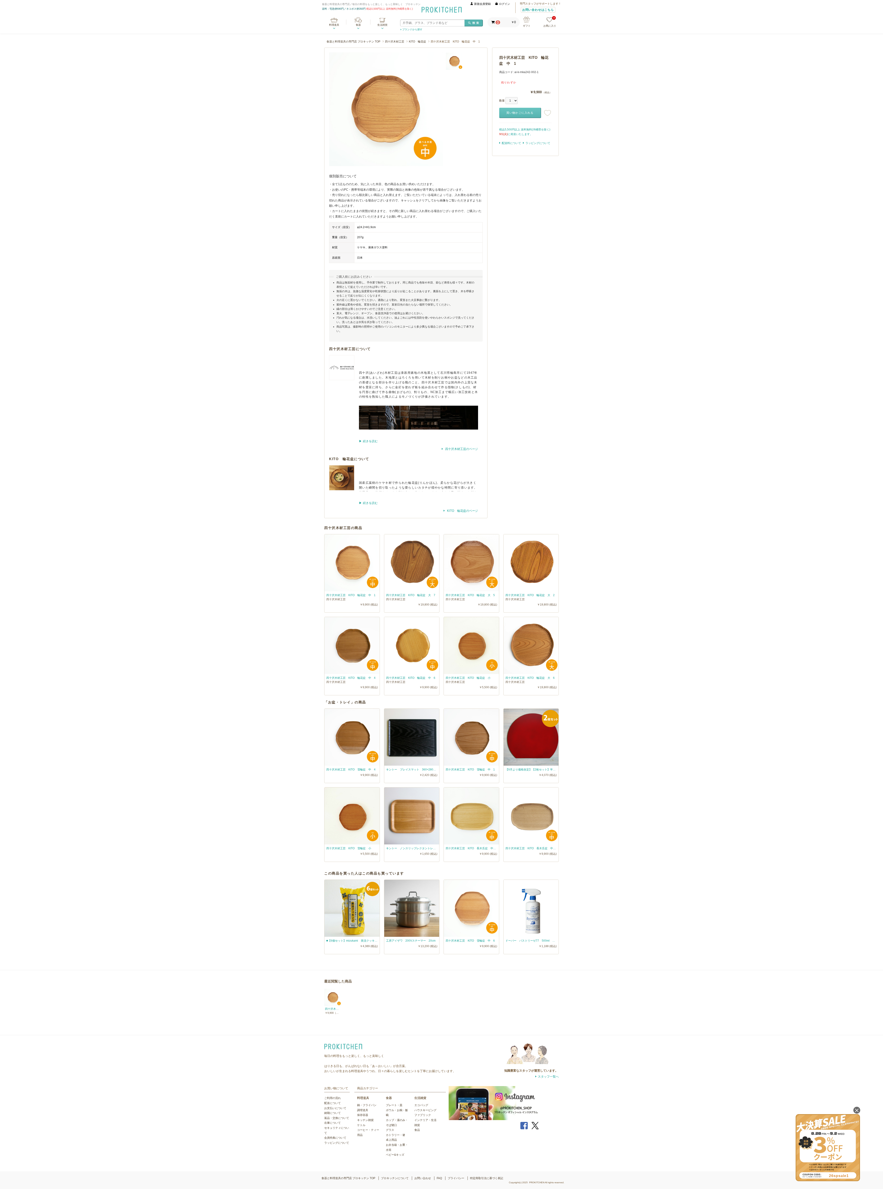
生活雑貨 (382, 24)
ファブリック (422, 1115)
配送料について (511, 143)
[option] (386, 109)
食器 (358, 24)
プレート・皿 (394, 1105)
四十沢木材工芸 (394, 41)
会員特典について (335, 1137)
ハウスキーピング (425, 1110)
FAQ (439, 1178)
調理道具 (362, 1110)
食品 (417, 1130)
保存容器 (362, 1115)
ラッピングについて (537, 143)
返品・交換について (336, 1118)
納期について (332, 1113)
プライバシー (456, 1178)
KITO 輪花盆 (417, 41)
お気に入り (549, 22)
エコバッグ (421, 1105)
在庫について (332, 1122)
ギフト (526, 25)
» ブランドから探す (411, 29)
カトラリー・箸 (395, 1135)
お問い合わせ (422, 1178)
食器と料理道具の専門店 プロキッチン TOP (353, 41)
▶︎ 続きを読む (368, 441)
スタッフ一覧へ (548, 1076)
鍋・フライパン (366, 1105)
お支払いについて (335, 1108)
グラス (390, 1130)
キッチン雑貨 (365, 1120)
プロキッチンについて (395, 1178)
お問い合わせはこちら (538, 9)
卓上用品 (391, 1139)
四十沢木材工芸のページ (461, 449)
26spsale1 (839, 1176)
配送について (332, 1103)
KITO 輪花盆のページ (462, 510)
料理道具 (334, 24)
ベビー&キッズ (395, 1154)
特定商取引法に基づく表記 (486, 1178)
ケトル (361, 1125)
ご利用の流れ (332, 1098)
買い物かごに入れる (520, 112)
